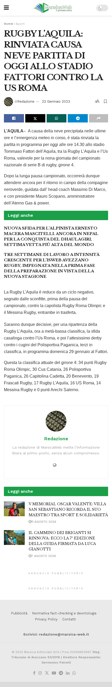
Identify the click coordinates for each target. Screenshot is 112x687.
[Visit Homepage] (53, 8)
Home (8, 24)
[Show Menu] (6, 8)
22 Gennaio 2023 (56, 101)
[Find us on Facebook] (34, 673)
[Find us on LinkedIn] (68, 673)
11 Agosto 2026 (43, 522)
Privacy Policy (46, 619)
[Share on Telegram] (78, 118)
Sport (20, 24)
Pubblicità (19, 613)
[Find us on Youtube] (54, 673)
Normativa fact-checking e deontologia (64, 613)
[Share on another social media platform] (98, 118)
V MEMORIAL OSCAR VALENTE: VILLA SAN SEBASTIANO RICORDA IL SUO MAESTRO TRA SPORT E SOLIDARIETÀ (68, 509)
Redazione (25, 101)
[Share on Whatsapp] (57, 118)
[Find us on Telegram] (61, 673)
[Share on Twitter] (35, 118)
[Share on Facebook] (14, 118)
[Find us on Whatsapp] (74, 673)
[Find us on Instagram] (40, 673)
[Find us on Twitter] (47, 673)
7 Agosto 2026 (43, 556)
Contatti (69, 619)
